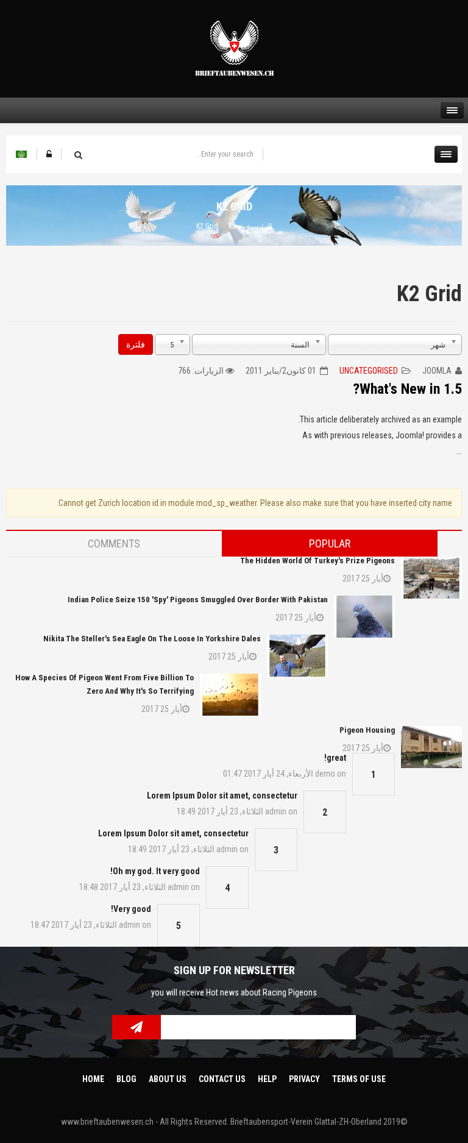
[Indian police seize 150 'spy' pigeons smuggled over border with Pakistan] (364, 617)
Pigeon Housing (367, 730)
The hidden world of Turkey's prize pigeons (317, 560)
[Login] (49, 154)
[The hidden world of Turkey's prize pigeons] (431, 578)
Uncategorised (368, 371)
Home (93, 1079)
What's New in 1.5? (407, 388)
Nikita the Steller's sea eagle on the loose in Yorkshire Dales (152, 638)
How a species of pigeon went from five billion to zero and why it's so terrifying (104, 684)
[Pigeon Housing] (431, 747)
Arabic (21, 154)
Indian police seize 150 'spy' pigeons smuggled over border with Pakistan (198, 599)
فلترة (135, 344)
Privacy (304, 1079)
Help (267, 1079)
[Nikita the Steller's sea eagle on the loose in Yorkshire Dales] (297, 656)
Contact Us (222, 1079)
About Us (167, 1079)
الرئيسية (259, 226)
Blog (126, 1079)
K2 (232, 226)
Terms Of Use (359, 1079)
